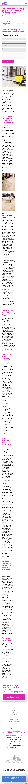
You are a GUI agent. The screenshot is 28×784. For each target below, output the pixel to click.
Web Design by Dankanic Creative (14, 781)
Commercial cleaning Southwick (14, 743)
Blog (14, 717)
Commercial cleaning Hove (14, 741)
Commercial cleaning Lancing (14, 747)
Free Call (14, 725)
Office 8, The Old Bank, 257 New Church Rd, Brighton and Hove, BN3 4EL (14, 732)
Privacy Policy (14, 721)
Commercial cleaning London (14, 737)
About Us (14, 714)
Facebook (14, 728)
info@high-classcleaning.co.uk (14, 735)
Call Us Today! (14, 697)
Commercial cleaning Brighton (14, 739)
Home (14, 710)
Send (7, 61)
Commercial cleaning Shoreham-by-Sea (14, 745)
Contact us (14, 719)
